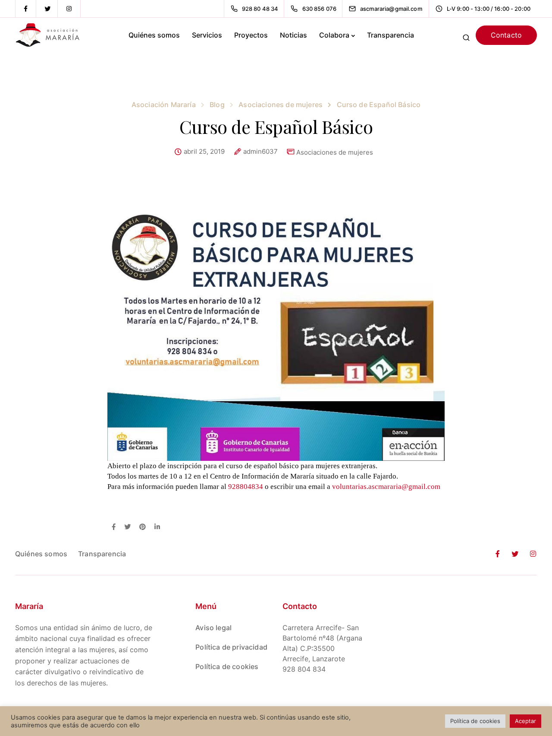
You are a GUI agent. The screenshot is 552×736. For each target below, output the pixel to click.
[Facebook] (26, 8)
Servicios (207, 35)
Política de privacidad (231, 647)
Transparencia (390, 35)
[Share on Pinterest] (142, 527)
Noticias (293, 35)
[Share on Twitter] (127, 527)
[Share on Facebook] (114, 527)
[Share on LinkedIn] (157, 527)
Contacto (506, 35)
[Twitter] (47, 8)
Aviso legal (213, 627)
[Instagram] (69, 8)
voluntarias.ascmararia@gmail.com (386, 486)
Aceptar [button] (525, 720)
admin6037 (260, 151)
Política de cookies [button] (475, 720)
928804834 (245, 486)
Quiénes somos (154, 35)
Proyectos (251, 35)
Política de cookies (226, 666)
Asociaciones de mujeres (334, 152)
